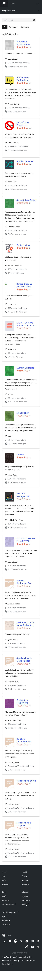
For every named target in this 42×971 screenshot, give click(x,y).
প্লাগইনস (25, 880)
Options (20, 454)
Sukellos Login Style (26, 781)
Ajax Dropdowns (24, 161)
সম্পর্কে (4, 872)
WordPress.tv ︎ (9, 904)
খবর (3, 876)
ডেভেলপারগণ (6, 900)
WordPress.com (10, 912)
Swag (25, 904)
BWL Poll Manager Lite (22, 494)
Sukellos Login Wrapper (23, 824)
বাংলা (9, 935)
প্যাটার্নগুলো (25, 884)
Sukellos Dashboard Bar (23, 581)
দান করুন (26, 900)
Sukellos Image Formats (23, 740)
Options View (23, 245)
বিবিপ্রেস (6, 920)
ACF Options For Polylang (22, 78)
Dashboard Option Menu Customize (25, 623)
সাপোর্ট (4, 896)
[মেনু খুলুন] (38, 3)
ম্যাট (4, 916)
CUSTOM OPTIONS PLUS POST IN (25, 539)
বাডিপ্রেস (6, 925)
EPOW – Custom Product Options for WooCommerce (26, 324)
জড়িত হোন (25, 892)
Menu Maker (22, 413)
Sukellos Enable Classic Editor (24, 659)
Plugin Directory (8, 11)
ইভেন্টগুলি (25, 896)
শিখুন (3, 892)
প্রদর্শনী (24, 872)
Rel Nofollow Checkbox (22, 123)
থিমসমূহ (24, 876)
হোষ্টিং (4, 880)
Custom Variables (25, 368)
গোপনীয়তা (5, 884)
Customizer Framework (22, 701)
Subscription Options (26, 200)
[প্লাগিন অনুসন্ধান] (34, 20)
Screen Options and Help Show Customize (24, 285)
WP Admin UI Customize (23, 43)
